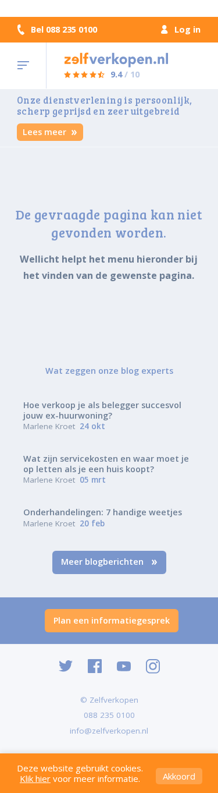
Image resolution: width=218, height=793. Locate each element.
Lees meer (46, 131)
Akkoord (179, 776)
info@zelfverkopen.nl (109, 730)
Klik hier (35, 778)
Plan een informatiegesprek (111, 620)
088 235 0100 (109, 715)
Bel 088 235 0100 (64, 29)
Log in (187, 29)
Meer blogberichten (103, 561)
